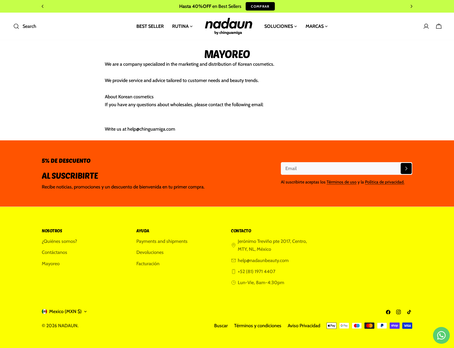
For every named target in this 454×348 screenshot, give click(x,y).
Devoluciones (150, 252)
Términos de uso (342, 182)
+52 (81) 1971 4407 (256, 271)
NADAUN (68, 326)
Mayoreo (51, 264)
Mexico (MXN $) (65, 311)
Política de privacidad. (384, 182)
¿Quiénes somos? (59, 241)
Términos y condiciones (257, 326)
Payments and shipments (162, 241)
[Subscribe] (406, 168)
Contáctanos (54, 252)
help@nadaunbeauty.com (263, 260)
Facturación (147, 264)
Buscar (221, 326)
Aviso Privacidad (304, 326)
